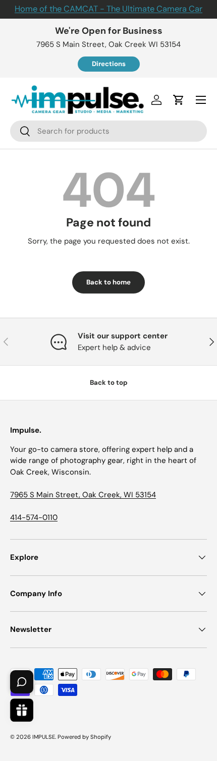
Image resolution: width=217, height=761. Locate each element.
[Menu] (201, 100)
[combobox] (108, 131)
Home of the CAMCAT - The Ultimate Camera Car (108, 9)
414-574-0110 (34, 517)
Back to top (109, 382)
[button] (179, 100)
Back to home (108, 282)
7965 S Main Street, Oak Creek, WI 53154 (83, 495)
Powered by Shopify (84, 736)
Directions (109, 64)
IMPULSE (43, 736)
